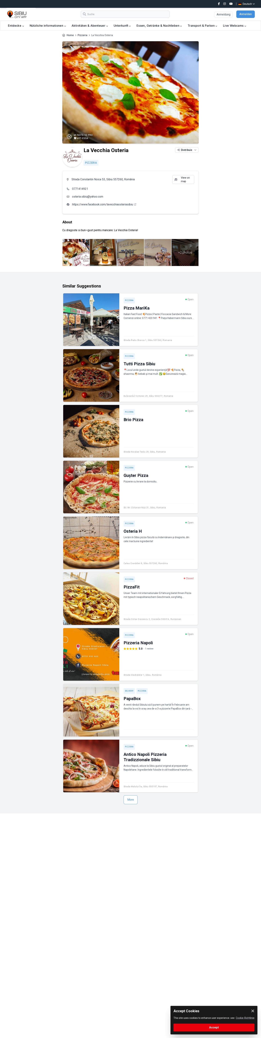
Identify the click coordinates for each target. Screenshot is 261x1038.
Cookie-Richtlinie (245, 1018)
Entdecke (15, 25)
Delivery (129, 691)
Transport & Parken (202, 25)
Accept (214, 1027)
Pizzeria (82, 35)
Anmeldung (223, 14)
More (130, 799)
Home (70, 35)
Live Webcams (233, 25)
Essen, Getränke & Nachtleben (158, 25)
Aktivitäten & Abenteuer (89, 25)
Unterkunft (121, 25)
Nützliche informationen (47, 25)
